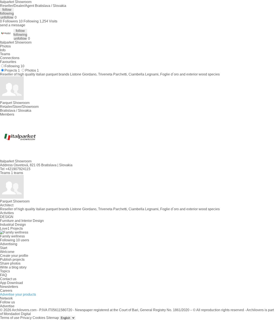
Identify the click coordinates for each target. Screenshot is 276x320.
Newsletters (9, 287)
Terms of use (9, 318)
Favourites (8, 62)
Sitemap (52, 318)
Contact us (8, 279)
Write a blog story (13, 267)
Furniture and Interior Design (22, 221)
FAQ (3, 275)
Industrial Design (13, 224)
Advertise (7, 306)
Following (14, 66)
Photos (5, 46)
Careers (6, 290)
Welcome (7, 252)
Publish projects (12, 259)
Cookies (39, 318)
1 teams (17, 173)
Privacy (26, 318)
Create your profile (14, 255)
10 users (22, 240)
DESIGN (6, 217)
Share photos (10, 263)
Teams (5, 54)
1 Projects (15, 228)
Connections (9, 58)
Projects (12, 70)
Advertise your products (18, 294)
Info (3, 50)
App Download (11, 283)
